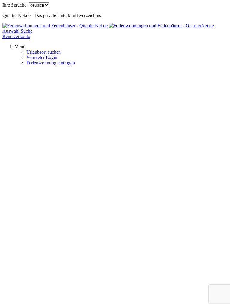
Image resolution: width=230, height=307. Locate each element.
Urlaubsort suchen (43, 52)
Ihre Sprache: (15, 4)
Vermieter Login (41, 57)
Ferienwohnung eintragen (50, 62)
